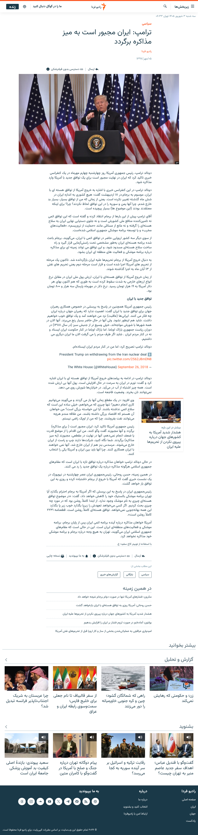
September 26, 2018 (133, 367)
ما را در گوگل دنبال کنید (47, 6)
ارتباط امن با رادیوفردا (135, 814)
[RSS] (86, 801)
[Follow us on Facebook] (77, 801)
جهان (193, 814)
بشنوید (186, 727)
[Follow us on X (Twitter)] (58, 801)
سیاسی (147, 23)
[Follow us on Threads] (22, 801)
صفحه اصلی (189, 800)
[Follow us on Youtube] (49, 801)
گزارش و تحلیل (179, 660)
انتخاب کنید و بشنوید (135, 807)
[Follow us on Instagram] (31, 801)
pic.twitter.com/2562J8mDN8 (129, 359)
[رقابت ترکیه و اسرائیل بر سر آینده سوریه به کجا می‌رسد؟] (123, 745)
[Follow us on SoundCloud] (40, 801)
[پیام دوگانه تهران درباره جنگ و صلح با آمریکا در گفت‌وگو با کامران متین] (75, 745)
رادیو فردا (147, 51)
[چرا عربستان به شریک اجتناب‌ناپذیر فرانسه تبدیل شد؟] (26, 678)
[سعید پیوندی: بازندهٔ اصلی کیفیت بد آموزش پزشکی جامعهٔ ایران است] (26, 745)
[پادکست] (24, 7)
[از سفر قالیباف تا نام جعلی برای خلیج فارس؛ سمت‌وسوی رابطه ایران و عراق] (75, 678)
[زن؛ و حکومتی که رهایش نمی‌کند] (171, 678)
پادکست (191, 821)
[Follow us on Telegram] (67, 801)
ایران (193, 807)
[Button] (93, 69)
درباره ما (142, 800)
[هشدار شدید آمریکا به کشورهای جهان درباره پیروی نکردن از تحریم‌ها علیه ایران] (161, 412)
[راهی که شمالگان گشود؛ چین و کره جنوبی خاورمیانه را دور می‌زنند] (123, 678)
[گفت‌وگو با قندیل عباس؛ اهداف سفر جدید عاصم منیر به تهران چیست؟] (171, 745)
